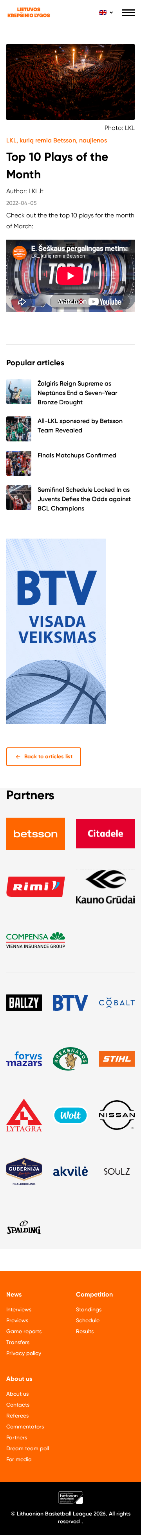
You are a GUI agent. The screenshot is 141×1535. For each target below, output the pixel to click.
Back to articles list (48, 756)
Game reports (24, 1331)
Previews (17, 1320)
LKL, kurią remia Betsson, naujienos (56, 140)
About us (17, 1394)
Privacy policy (23, 1353)
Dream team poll (27, 1448)
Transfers (17, 1342)
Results (85, 1331)
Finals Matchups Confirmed (77, 455)
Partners (16, 1437)
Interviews (18, 1309)
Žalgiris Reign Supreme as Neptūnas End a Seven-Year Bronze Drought (77, 393)
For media (19, 1459)
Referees (17, 1415)
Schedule (87, 1320)
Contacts (17, 1405)
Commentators (25, 1426)
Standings (88, 1309)
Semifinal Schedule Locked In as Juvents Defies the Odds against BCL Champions (84, 499)
